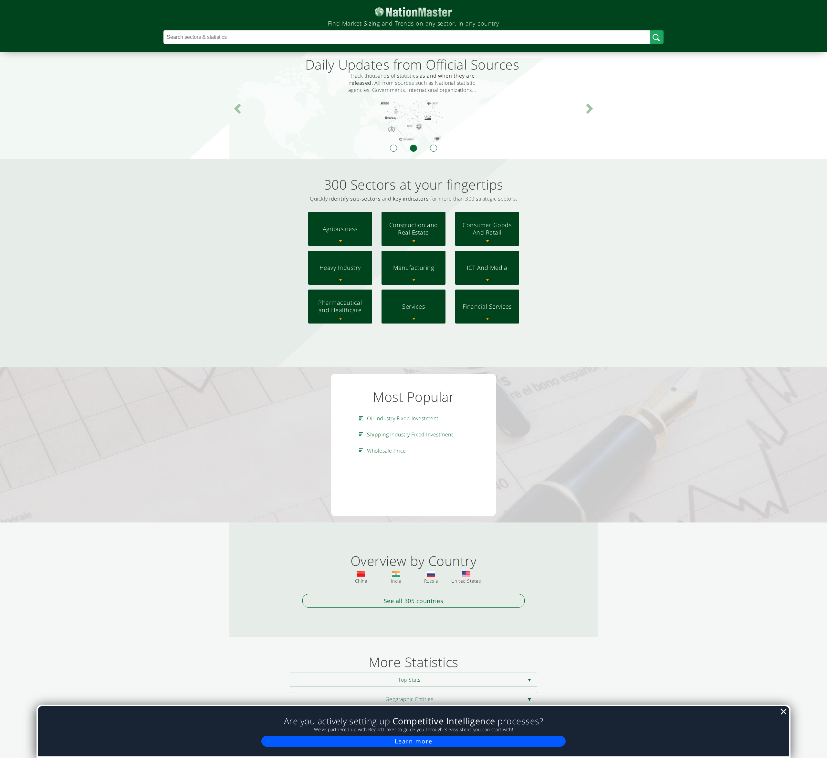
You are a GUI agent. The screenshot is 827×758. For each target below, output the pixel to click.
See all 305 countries (414, 601)
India (396, 581)
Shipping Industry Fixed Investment (410, 434)
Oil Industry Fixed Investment (402, 418)
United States (466, 581)
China (361, 581)
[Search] (657, 37)
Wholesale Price (386, 450)
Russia (431, 581)
